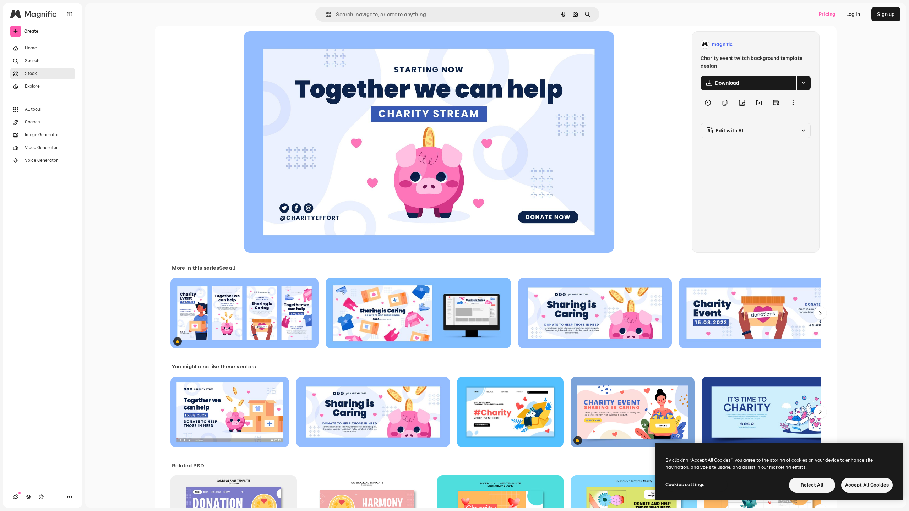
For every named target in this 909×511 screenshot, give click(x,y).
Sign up (886, 14)
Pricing (826, 14)
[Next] (820, 313)
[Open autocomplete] (325, 14)
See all (227, 268)
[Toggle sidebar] (69, 14)
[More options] (793, 103)
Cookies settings (684, 485)
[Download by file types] (803, 83)
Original (289, 44)
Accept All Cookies (867, 485)
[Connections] (15, 496)
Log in (853, 14)
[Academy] (28, 496)
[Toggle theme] (41, 496)
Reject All (812, 485)
